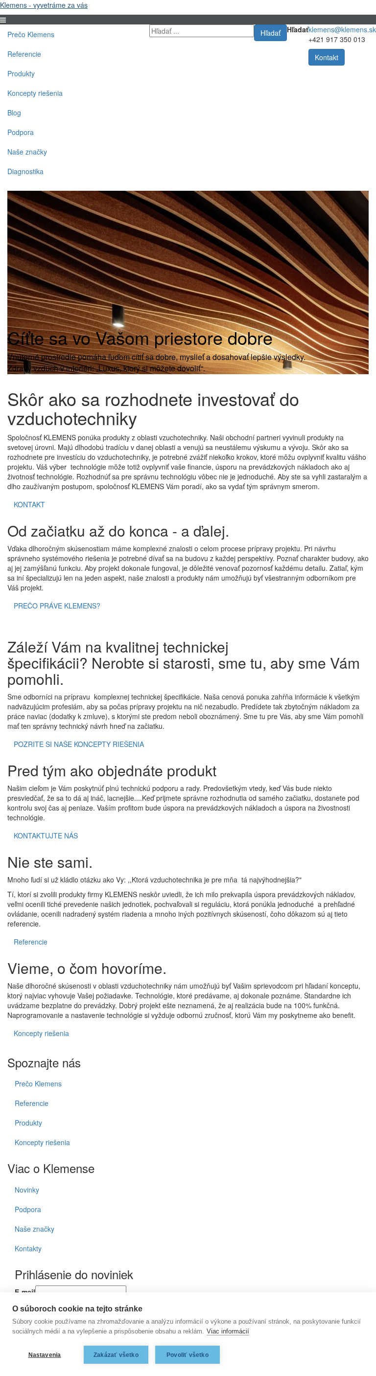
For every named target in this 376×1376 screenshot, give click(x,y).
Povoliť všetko (187, 1355)
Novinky (27, 1190)
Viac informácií (228, 1331)
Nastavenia (44, 1355)
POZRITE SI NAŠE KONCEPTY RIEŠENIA (79, 744)
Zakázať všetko (116, 1355)
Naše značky (27, 152)
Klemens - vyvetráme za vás (44, 5)
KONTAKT (29, 504)
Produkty (21, 73)
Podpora (20, 132)
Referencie (24, 54)
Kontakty (28, 1248)
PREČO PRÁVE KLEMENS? (57, 605)
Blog (14, 112)
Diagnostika (25, 171)
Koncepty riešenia (35, 93)
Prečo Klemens (30, 34)
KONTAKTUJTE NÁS (46, 835)
